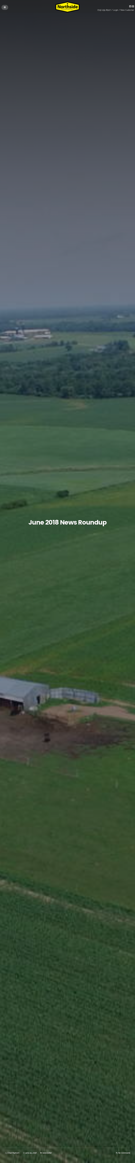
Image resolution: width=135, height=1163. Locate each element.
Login (115, 10)
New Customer (127, 10)
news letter (47, 1153)
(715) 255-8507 (104, 10)
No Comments (124, 1153)
